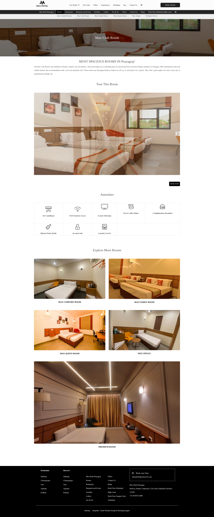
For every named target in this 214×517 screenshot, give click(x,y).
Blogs (143, 12)
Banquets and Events (83, 12)
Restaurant (69, 12)
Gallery (106, 12)
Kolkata (43, 493)
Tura (42, 485)
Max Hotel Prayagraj (46, 12)
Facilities (97, 12)
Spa (124, 5)
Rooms (59, 12)
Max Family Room (101, 16)
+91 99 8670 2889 (136, 496)
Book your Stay (142, 473)
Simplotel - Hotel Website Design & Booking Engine (111, 511)
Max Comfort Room (64, 16)
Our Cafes (86, 5)
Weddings (116, 5)
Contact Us (133, 5)
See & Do (115, 12)
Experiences (105, 5)
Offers (95, 5)
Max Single (136, 16)
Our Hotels (73, 5)
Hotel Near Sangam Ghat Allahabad (117, 498)
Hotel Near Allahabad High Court (160, 12)
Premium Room (151, 16)
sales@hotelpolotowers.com (142, 477)
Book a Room (170, 5)
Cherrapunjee (45, 480)
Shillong (44, 476)
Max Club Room (83, 16)
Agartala (44, 489)
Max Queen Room (120, 16)
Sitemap (87, 511)
